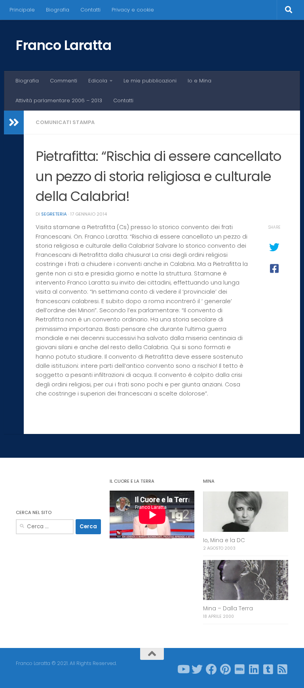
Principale (22, 9)
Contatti (90, 9)
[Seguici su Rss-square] (282, 669)
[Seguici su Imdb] (239, 669)
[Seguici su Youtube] (182, 669)
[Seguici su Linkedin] (254, 669)
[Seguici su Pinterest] (225, 669)
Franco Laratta (63, 45)
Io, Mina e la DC (224, 540)
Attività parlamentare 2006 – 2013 (58, 100)
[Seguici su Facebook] (211, 669)
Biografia (57, 9)
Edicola (97, 80)
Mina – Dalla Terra (228, 608)
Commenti (63, 80)
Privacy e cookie (133, 9)
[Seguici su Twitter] (197, 669)
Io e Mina (199, 80)
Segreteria (54, 214)
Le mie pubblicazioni (150, 80)
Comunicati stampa (65, 122)
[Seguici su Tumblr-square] (268, 669)
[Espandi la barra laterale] (14, 122)
